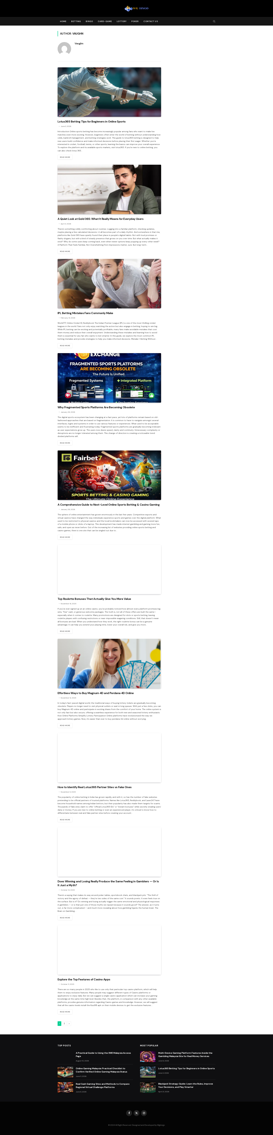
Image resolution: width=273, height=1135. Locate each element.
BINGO (89, 21)
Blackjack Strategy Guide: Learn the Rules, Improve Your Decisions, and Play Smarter (185, 1085)
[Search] (213, 21)
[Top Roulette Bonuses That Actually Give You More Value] (109, 569)
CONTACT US (150, 21)
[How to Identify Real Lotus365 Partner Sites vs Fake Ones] (109, 757)
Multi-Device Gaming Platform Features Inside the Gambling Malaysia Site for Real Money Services (185, 1054)
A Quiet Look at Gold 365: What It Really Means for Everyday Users (100, 219)
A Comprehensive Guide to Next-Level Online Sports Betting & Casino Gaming (109, 504)
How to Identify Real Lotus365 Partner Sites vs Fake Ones (95, 787)
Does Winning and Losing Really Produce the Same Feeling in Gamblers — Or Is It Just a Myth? (108, 883)
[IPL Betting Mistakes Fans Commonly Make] (109, 283)
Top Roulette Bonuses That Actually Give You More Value (94, 599)
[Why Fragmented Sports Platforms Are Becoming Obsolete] (109, 378)
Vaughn (79, 43)
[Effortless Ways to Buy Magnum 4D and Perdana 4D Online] (109, 663)
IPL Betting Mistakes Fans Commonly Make (85, 313)
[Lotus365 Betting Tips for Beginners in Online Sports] (109, 92)
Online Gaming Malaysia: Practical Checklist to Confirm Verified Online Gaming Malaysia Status (101, 1070)
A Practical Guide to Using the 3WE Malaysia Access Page (103, 1054)
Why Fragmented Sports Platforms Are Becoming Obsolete (96, 407)
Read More (65, 157)
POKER (135, 21)
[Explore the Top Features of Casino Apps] (109, 950)
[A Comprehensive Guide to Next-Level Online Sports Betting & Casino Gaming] (109, 475)
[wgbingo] (136, 8)
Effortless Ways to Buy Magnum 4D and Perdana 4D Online (96, 693)
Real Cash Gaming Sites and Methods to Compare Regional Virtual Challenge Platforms (102, 1085)
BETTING (76, 21)
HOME (63, 21)
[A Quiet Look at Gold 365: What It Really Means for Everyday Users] (109, 189)
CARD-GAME (105, 21)
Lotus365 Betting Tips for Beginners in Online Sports (92, 121)
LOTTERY (122, 21)
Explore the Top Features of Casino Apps (84, 979)
